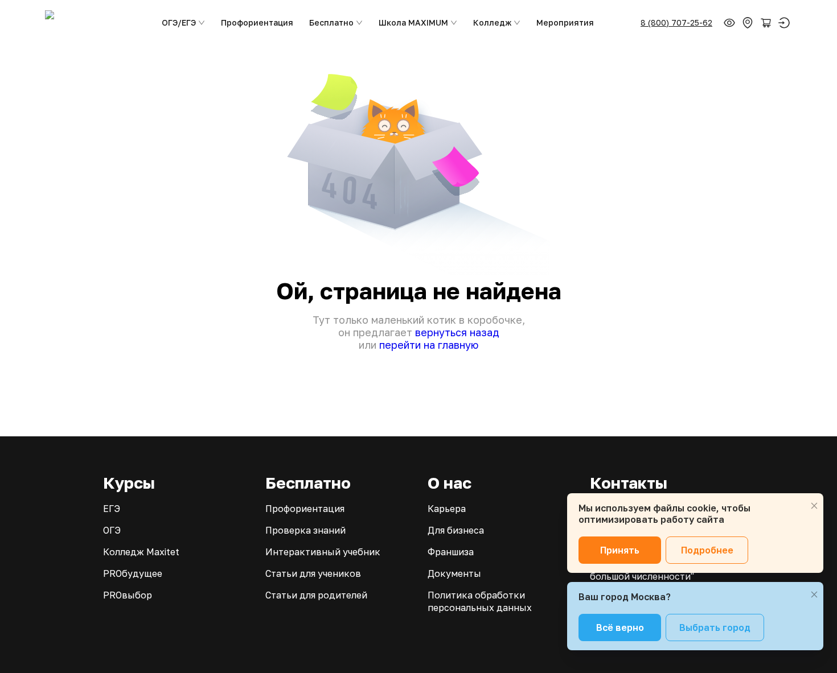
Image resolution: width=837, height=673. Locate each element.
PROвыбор (127, 595)
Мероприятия (565, 22)
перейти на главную (428, 344)
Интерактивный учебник (322, 552)
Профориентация (257, 22)
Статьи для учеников (313, 573)
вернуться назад (457, 332)
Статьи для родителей (316, 595)
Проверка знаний (305, 530)
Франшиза (451, 552)
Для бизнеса (456, 530)
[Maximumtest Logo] (93, 22)
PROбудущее (132, 573)
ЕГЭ (111, 508)
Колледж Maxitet (141, 552)
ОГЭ (112, 530)
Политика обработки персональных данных (480, 601)
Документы (454, 573)
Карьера (447, 508)
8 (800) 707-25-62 (676, 22)
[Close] (814, 505)
